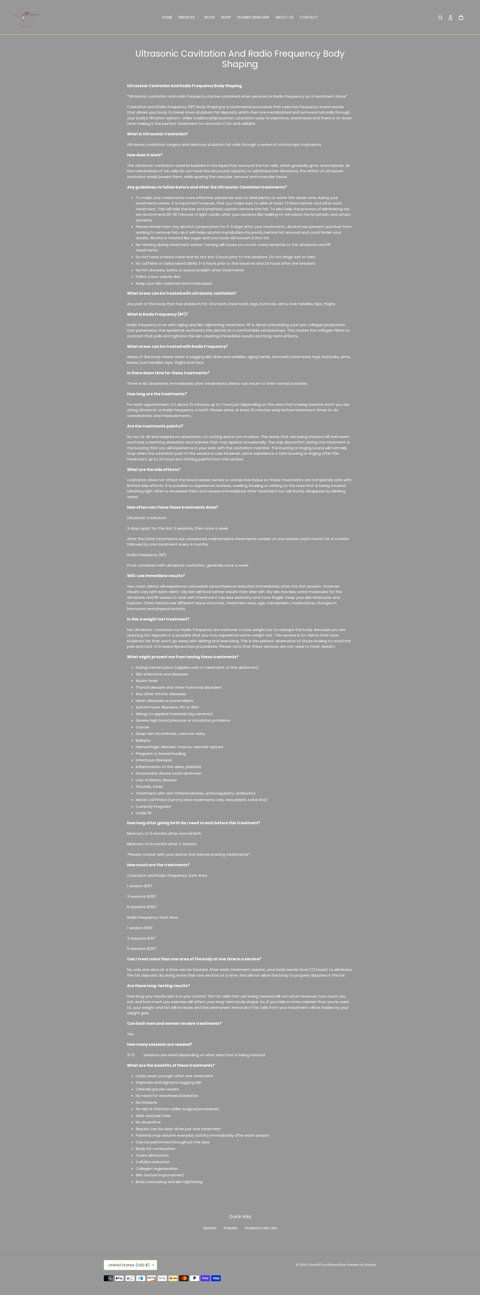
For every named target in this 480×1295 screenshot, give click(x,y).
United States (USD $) (129, 1265)
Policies (231, 1228)
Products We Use (261, 1228)
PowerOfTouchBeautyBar (327, 1265)
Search (209, 1228)
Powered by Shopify (361, 1265)
